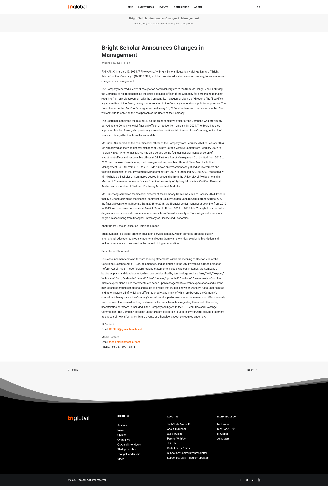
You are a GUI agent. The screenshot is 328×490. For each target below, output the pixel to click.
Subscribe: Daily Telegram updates (188, 457)
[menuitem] (129, 7)
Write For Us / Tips (178, 448)
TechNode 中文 (226, 429)
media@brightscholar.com (124, 342)
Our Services (174, 433)
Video (120, 459)
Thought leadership (128, 454)
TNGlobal (222, 433)
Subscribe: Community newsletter (187, 453)
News (120, 430)
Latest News (146, 7)
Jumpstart (223, 438)
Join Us (171, 443)
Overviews (123, 439)
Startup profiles (126, 449)
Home (129, 7)
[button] (258, 7)
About (198, 7)
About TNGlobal (176, 429)
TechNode (223, 424)
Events (163, 7)
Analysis (122, 425)
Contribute (181, 7)
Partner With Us (176, 438)
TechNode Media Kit (179, 424)
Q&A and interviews (129, 444)
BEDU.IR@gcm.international (125, 329)
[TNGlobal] (77, 7)
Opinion (121, 435)
